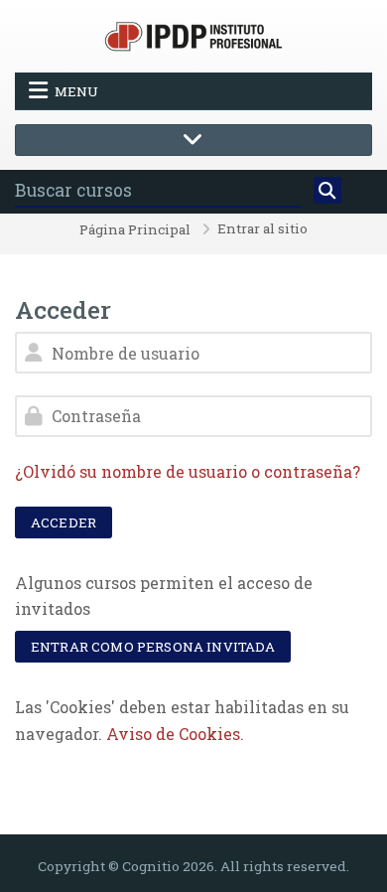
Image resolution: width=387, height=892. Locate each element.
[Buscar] (327, 191)
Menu (76, 91)
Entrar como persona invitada (153, 647)
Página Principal (135, 230)
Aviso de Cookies (173, 733)
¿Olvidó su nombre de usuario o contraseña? (187, 471)
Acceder (63, 522)
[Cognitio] (193, 34)
